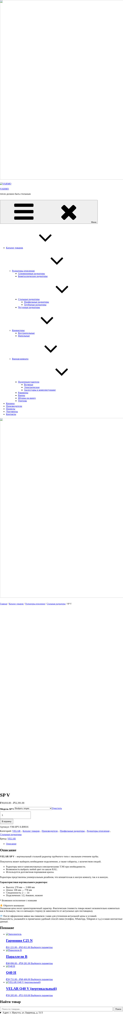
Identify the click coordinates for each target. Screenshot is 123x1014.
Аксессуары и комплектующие (40, 390)
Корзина (10, 403)
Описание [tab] (11, 843)
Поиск (118, 1009)
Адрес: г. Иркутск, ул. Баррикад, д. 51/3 (23, 1012)
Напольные (24, 336)
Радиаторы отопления (23, 271)
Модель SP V (7, 809)
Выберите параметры (42, 947)
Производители (14, 406)
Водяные (28, 384)
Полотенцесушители (28, 382)
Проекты (10, 409)
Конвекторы (18, 330)
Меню (93, 222)
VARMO (4, 189)
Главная (3, 604)
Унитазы (22, 400)
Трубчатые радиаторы (35, 304)
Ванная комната (20, 359)
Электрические (32, 387)
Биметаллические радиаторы (33, 276)
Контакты (11, 414)
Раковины (23, 392)
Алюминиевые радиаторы (31, 273)
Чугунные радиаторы (29, 307)
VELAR (16, 831)
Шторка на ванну (27, 398)
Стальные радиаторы (29, 299)
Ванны (21, 395)
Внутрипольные (26, 333)
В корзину (6, 821)
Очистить (57, 808)
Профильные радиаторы (36, 302)
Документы (12, 411)
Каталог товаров (14, 248)
